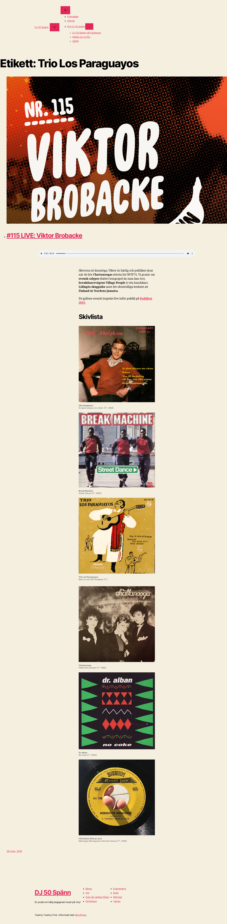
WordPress (81, 915)
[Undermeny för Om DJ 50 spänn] (89, 26)
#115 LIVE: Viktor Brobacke (44, 235)
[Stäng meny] (65, 10)
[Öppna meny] (54, 27)
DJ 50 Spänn (42, 27)
